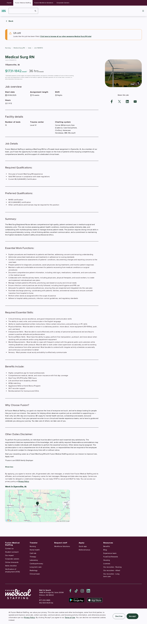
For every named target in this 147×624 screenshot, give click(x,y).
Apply (81, 543)
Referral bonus (84, 550)
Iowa (29, 48)
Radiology (33, 570)
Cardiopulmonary (36, 564)
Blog (105, 550)
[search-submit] (35, 11)
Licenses (106, 564)
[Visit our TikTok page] (76, 591)
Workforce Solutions (62, 546)
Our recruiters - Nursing (112, 567)
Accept (132, 616)
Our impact (9, 555)
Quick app (83, 546)
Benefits (106, 546)
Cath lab (33, 553)
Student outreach (12, 552)
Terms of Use (70, 617)
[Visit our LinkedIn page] (88, 591)
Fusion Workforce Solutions (43, 3)
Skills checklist (11, 566)
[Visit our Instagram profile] (82, 591)
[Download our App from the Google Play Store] (76, 600)
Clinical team (35, 574)
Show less (9, 467)
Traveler (33, 543)
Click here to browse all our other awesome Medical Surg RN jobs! (65, 36)
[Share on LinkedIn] (127, 101)
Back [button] (11, 21)
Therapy (33, 557)
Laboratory (34, 560)
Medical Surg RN (19, 48)
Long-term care (36, 567)
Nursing (8, 48)
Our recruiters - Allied (111, 570)
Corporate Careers (63, 3)
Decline (119, 616)
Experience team (109, 553)
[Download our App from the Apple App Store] (95, 600)
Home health (35, 550)
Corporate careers (12, 559)
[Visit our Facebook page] (70, 591)
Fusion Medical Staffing (23, 3)
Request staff (60, 543)
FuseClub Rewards (110, 557)
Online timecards (11, 562)
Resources (108, 543)
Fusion (9, 3)
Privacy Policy (23, 481)
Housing (106, 560)
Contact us (9, 548)
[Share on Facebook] (111, 101)
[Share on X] (119, 101)
